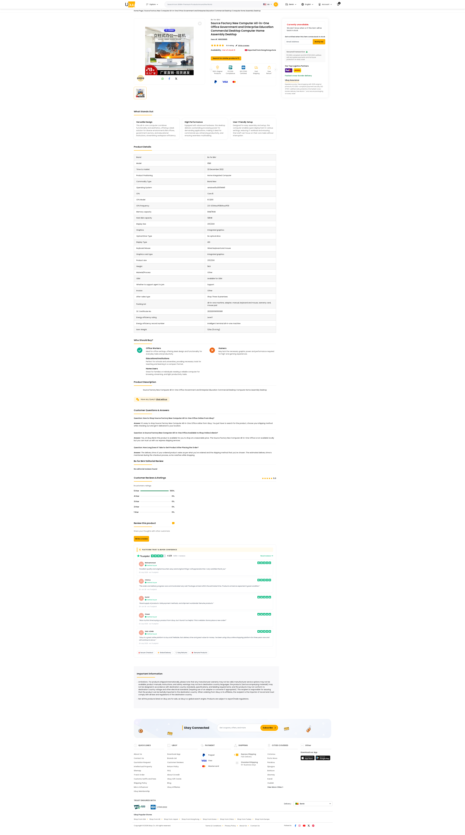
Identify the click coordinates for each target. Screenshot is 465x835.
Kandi (269, 779)
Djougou (271, 766)
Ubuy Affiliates (173, 787)
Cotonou (271, 754)
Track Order (139, 775)
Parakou (271, 762)
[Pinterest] (313, 826)
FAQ (169, 770)
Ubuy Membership (142, 791)
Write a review (141, 539)
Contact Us (139, 758)
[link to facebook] (169, 78)
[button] (290, 4)
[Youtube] (304, 826)
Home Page (138, 11)
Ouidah (270, 783)
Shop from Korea (209, 819)
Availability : (216, 50)
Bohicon (271, 770)
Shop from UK (154, 819)
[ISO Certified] (157, 807)
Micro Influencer (141, 787)
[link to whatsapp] (163, 78)
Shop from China (227, 819)
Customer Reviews (175, 762)
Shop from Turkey (244, 819)
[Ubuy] (130, 4)
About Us (138, 754)
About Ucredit (173, 775)
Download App (173, 754)
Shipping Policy (140, 783)
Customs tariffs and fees (145, 779)
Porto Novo (272, 758)
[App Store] (308, 759)
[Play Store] (323, 759)
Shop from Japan (171, 819)
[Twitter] (309, 826)
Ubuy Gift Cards (174, 779)
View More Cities (274, 787)
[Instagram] (300, 826)
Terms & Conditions (213, 826)
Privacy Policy (230, 826)
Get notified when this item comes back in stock (305, 37)
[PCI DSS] (139, 807)
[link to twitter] (176, 78)
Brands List (172, 758)
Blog (169, 783)
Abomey (271, 775)
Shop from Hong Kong (190, 819)
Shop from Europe (262, 819)
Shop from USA (140, 819)
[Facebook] (296, 826)
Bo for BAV (215, 19)
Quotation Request (142, 762)
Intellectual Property (143, 766)
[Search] (276, 4)
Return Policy (173, 766)
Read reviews (265, 556)
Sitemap (137, 770)
